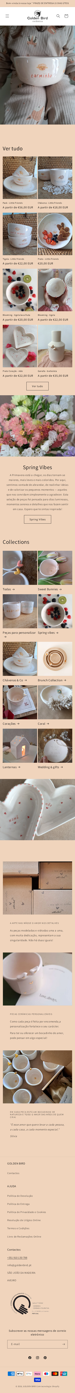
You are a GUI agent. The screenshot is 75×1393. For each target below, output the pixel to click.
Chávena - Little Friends (50, 202)
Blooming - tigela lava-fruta (16, 315)
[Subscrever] (64, 1344)
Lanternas (10, 767)
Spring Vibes (37, 519)
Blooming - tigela (46, 315)
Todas (7, 589)
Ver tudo (37, 386)
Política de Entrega (18, 1204)
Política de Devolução (20, 1195)
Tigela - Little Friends (13, 259)
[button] (7, 16)
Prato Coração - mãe (13, 371)
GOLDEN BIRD (29, 1386)
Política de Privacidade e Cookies (26, 1212)
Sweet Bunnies (48, 589)
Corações (9, 724)
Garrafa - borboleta (47, 371)
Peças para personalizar (19, 633)
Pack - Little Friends (13, 202)
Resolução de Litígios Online (24, 1220)
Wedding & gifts (48, 767)
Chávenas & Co (13, 680)
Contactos (13, 1173)
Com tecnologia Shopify (47, 1386)
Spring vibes (46, 633)
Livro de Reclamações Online (24, 1236)
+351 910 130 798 (17, 1257)
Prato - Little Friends (48, 259)
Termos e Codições (18, 1228)
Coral (41, 724)
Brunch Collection (50, 680)
